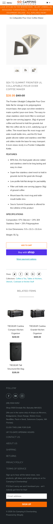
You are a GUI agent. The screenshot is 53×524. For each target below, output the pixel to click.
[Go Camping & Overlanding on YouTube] (16, 395)
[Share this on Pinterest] (26, 274)
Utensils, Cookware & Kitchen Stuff (20, 282)
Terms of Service (16, 468)
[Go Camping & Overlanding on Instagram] (23, 395)
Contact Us (13, 437)
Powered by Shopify (14, 515)
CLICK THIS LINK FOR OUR (18, 427)
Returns (11, 456)
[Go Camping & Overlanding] (26, 2)
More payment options (26, 259)
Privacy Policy (14, 462)
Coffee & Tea (21, 279)
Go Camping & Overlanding (25, 511)
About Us (11, 443)
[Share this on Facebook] (20, 274)
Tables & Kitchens (34, 279)
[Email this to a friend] (38, 274)
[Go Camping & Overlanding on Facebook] (9, 395)
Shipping (11, 449)
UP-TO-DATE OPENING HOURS (20, 432)
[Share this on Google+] (32, 274)
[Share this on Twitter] (14, 274)
